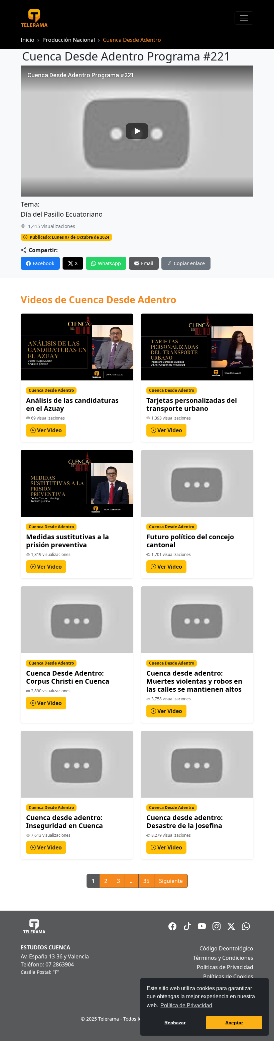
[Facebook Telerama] (172, 926)
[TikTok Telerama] (187, 926)
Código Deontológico (226, 948)
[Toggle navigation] (244, 18)
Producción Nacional (68, 39)
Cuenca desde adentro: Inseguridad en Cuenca (64, 821)
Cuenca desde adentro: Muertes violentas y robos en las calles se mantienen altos (194, 681)
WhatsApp (109, 263)
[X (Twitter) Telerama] (231, 926)
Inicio (27, 39)
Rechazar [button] (174, 1022)
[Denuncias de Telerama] (246, 926)
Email (147, 263)
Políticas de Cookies (228, 976)
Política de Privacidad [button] (186, 1005)
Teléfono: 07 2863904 (47, 964)
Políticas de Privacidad (225, 967)
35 (146, 881)
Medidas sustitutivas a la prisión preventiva (67, 540)
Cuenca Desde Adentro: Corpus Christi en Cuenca (67, 677)
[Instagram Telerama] (217, 926)
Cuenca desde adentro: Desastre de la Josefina (184, 821)
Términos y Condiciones (223, 957)
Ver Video (49, 430)
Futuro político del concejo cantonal (190, 540)
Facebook (43, 263)
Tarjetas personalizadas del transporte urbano (191, 404)
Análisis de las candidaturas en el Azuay (72, 404)
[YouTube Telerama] (202, 926)
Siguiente (171, 881)
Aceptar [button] (234, 1022)
